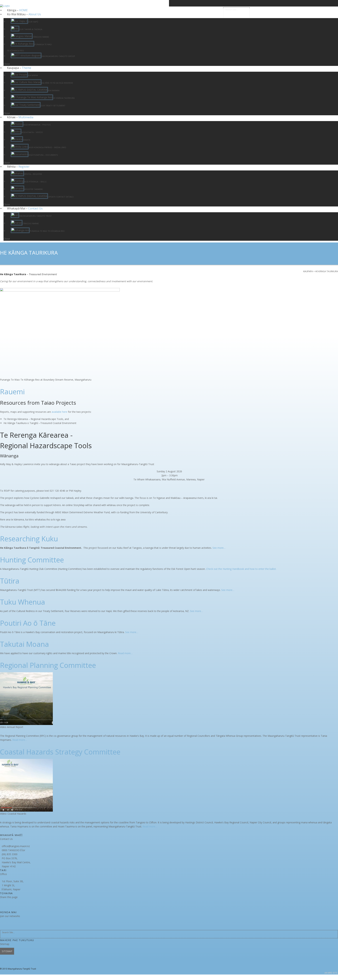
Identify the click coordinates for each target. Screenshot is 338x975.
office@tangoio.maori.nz (16, 846)
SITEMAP (7, 951)
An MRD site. (331, 973)
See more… (219, 547)
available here (59, 411)
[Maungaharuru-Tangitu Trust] (5, 12)
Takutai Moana (24, 644)
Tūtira (9, 581)
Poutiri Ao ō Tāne (28, 623)
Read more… (125, 653)
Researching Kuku (29, 538)
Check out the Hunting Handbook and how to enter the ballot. (241, 569)
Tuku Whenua (22, 602)
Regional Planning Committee (48, 665)
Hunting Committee (32, 560)
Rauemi (12, 391)
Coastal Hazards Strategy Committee (60, 752)
